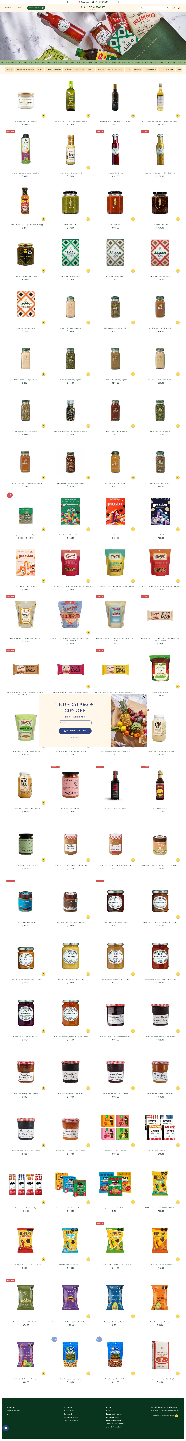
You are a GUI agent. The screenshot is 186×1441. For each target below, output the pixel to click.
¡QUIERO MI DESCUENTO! (75, 731)
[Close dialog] (144, 697)
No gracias (75, 738)
